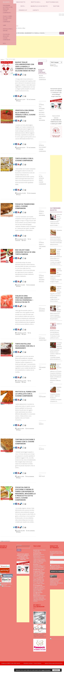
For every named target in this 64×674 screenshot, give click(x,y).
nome (51, 555)
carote (38, 555)
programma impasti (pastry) (38, 590)
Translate (55, 66)
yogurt (44, 599)
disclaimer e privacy (28, 663)
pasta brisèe (38, 580)
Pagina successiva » (5, 541)
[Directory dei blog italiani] (3, 585)
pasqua (39, 579)
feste (23, 6)
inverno (36, 569)
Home (2, 59)
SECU (4, 43)
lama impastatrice (38, 570)
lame (4, 25)
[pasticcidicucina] (39, 623)
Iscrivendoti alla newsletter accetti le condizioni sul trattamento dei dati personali (56, 567)
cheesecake (36, 556)
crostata (41, 562)
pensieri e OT (23, 10)
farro (44, 566)
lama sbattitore (37, 575)
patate (34, 583)
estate (35, 564)
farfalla (41, 566)
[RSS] (60, 15)
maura (43, 576)
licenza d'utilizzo (37, 663)
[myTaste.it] (3, 582)
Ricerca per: (19, 545)
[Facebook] (63, 15)
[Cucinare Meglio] (6, 586)
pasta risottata (39, 582)
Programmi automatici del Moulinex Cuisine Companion (8, 9)
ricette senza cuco (52, 2)
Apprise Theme (48, 663)
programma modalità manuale (37, 594)
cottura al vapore (37, 561)
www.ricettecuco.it (54, 579)
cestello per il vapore (7, 29)
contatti (36, 10)
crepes (37, 562)
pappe (34, 579)
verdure (41, 599)
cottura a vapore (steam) (39, 560)
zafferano (35, 600)
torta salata (36, 599)
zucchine (35, 601)
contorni (42, 559)
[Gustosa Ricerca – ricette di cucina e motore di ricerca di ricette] (5, 567)
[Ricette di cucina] (4, 572)
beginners (6, 2)
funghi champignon (38, 567)
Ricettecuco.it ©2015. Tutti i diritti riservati (13, 663)
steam (39, 597)
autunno (37, 552)
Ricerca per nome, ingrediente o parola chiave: (28, 33)
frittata (38, 567)
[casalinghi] (3, 573)
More (19, 101)
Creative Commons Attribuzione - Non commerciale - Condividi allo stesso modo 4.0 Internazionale (56, 583)
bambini (36, 554)
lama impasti (39, 573)
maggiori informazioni (45, 670)
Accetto (56, 670)
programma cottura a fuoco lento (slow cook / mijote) (39, 589)
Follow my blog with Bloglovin (5, 583)
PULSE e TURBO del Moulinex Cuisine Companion (7, 18)
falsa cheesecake (37, 565)
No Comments (32, 99)
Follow (10, 584)
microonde (35, 577)
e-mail (51, 560)
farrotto (35, 567)
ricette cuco (35, 2)
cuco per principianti (38, 563)
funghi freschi (42, 568)
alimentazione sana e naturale (39, 550)
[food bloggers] (6, 577)
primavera (37, 585)
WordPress (59, 663)
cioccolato (38, 557)
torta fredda (41, 598)
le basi (40, 576)
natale (40, 578)
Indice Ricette (20, 2)
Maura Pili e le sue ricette (39, 6)
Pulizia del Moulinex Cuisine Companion (6, 36)
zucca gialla (41, 600)
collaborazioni (36, 559)
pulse (42, 595)
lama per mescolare (38, 574)
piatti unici (40, 583)
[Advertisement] (35, 47)
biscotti (35, 555)
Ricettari (56, 6)
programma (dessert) (39, 586)
